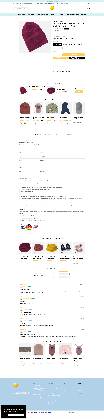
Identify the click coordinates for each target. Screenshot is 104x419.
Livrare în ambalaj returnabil (54, 392)
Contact (65, 392)
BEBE (37, 14)
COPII (42, 14)
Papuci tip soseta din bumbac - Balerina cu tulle (78, 258)
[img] (23, 284)
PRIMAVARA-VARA (22, 14)
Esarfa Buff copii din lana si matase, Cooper (38, 258)
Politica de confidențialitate (54, 400)
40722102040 (36, 393)
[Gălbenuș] (52, 9)
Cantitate (55, 51)
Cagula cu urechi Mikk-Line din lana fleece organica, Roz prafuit (51, 361)
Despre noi (65, 386)
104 (40, 18)
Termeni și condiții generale (54, 388)
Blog (64, 390)
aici (42, 215)
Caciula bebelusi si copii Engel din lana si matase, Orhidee (36, 87)
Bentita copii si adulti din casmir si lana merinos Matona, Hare (25, 361)
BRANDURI (82, 14)
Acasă (35, 18)
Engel (61, 34)
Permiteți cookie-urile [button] (16, 414)
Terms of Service (51, 402)
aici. (43, 176)
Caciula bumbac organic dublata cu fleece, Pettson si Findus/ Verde (51, 119)
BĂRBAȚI (53, 14)
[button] (56, 63)
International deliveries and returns (54, 396)
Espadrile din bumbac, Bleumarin (65, 257)
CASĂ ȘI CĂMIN (61, 14)
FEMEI (47, 14)
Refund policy (51, 404)
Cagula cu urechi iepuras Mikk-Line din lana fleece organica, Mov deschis (78, 361)
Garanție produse (51, 399)
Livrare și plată (51, 390)
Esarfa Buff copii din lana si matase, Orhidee (63, 88)
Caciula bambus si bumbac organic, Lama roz (65, 360)
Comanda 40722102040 (76, 58)
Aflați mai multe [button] (15, 411)
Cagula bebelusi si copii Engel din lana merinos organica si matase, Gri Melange (78, 119)
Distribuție (65, 388)
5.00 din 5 (42, 274)
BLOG (77, 14)
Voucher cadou (71, 14)
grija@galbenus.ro (37, 394)
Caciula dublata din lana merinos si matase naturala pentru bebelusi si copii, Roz (38, 361)
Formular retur (51, 386)
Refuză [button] (4, 414)
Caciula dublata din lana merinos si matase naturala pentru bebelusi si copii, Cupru (25, 120)
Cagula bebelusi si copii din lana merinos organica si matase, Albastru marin (65, 120)
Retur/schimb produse (53, 393)
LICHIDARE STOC (31, 14)
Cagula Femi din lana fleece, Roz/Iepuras (38, 118)
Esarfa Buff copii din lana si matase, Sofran (51, 258)
